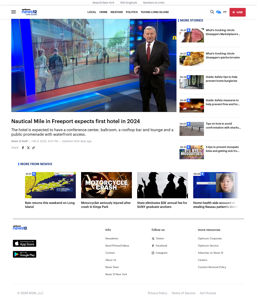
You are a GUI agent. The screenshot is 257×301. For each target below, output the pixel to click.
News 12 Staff (19, 141)
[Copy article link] (33, 147)
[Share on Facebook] (22, 147)
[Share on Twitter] (28, 147)
